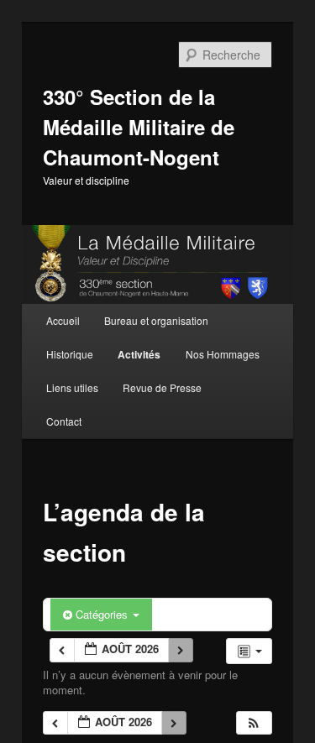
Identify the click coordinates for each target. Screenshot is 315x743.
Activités (139, 354)
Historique (69, 354)
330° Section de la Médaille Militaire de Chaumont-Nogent (138, 126)
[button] (253, 723)
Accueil (63, 320)
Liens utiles (72, 387)
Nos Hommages (223, 354)
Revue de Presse (162, 387)
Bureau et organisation (156, 320)
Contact (63, 421)
